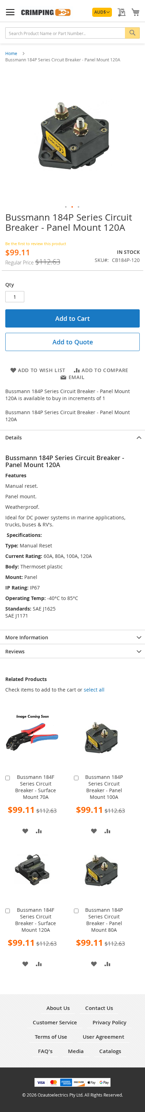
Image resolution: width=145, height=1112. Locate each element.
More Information (26, 637)
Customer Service (55, 1022)
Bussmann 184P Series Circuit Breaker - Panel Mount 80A (104, 920)
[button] (102, 12)
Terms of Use (51, 1036)
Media (76, 1051)
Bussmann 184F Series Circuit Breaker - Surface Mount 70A (35, 787)
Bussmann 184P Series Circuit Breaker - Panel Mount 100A (104, 787)
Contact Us (99, 1008)
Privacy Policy (109, 1022)
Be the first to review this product (35, 243)
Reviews (15, 651)
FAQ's (45, 1051)
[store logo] (46, 12)
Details (13, 437)
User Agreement (103, 1036)
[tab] (72, 437)
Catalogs (110, 1051)
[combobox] (72, 33)
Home (11, 53)
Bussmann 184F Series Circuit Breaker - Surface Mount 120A (35, 920)
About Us (58, 1008)
